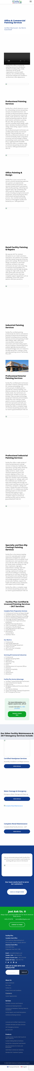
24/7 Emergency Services (12, 1027)
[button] (31, 2)
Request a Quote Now (17, 714)
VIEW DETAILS (17, 766)
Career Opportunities (11, 996)
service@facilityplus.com (22, 919)
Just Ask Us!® (9, 1029)
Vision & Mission (10, 983)
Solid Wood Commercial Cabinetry (15, 1050)
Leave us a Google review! (17, 892)
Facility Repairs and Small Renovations (16, 1012)
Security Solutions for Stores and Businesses (14, 1046)
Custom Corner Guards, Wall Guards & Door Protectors (16, 1037)
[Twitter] (8, 962)
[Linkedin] (13, 962)
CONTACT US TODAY (17, 924)
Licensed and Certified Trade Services (15, 1022)
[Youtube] (16, 962)
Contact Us (8, 988)
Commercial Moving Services (13, 1015)
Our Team (8, 985)
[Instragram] (11, 962)
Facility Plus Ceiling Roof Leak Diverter (16, 1043)
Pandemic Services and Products (14, 1003)
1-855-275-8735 (8, 919)
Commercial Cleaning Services (14, 1006)
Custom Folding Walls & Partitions (14, 1041)
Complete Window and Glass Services (15, 1024)
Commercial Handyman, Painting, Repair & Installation (17, 1009)
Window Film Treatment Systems (14, 1052)
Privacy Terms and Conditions (13, 990)
